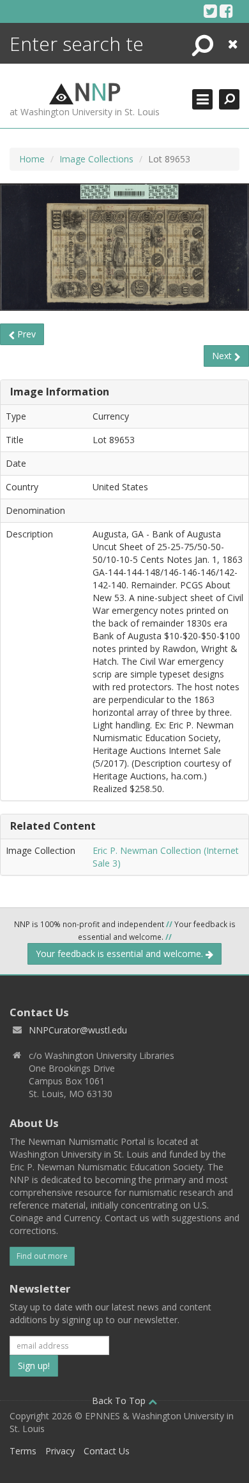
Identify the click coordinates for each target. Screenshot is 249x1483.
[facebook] (226, 10)
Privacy (60, 1451)
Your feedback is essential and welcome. (121, 953)
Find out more (42, 1256)
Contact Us (107, 1451)
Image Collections (96, 159)
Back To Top (120, 1400)
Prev (25, 334)
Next (223, 356)
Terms (23, 1451)
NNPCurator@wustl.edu (78, 1030)
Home (32, 159)
